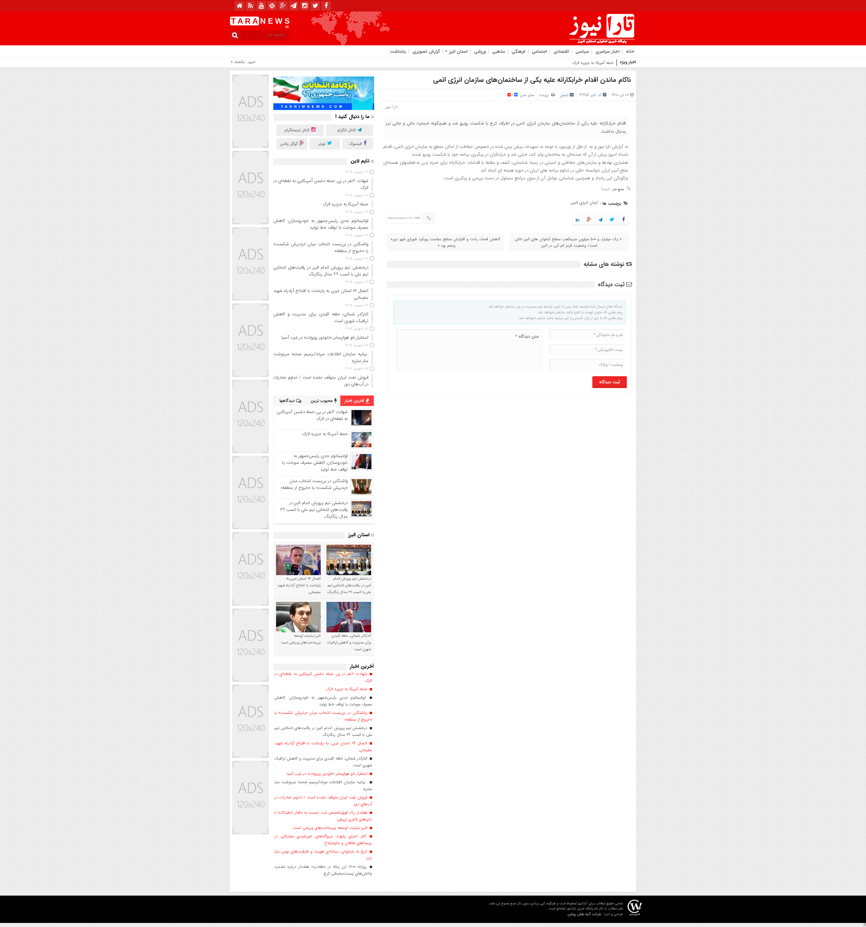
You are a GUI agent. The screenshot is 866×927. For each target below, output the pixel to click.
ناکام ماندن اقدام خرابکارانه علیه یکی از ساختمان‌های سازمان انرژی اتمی (532, 79)
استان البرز (458, 51)
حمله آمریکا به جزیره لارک (593, 63)
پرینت (545, 95)
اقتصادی (561, 51)
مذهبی (498, 51)
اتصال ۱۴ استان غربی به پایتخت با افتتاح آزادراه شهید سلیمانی (299, 585)
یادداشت (398, 51)
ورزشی (480, 51)
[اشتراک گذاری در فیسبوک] (623, 220)
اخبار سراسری (607, 51)
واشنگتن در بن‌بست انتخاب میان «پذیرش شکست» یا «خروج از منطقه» (314, 484)
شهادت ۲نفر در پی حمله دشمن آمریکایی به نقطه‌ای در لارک (312, 415)
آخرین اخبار (355, 401)
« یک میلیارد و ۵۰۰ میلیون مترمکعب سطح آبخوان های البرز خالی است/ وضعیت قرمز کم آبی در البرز (568, 242)
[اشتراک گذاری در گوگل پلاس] (589, 220)
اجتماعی (539, 51)
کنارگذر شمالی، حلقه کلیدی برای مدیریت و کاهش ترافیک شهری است (349, 642)
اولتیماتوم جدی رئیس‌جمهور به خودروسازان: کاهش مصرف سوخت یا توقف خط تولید (315, 462)
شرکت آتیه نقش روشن (584, 914)
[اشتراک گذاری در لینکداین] (577, 220)
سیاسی (582, 51)
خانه (630, 51)
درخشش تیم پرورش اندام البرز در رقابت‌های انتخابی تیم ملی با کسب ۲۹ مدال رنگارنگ (314, 509)
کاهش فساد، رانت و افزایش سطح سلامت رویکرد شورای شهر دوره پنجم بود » (445, 242)
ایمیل (564, 95)
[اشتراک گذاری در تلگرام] (600, 220)
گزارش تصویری (426, 51)
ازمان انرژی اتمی (584, 202)
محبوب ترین (322, 401)
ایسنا (605, 189)
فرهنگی (518, 51)
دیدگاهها (287, 401)
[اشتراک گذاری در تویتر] (612, 220)
